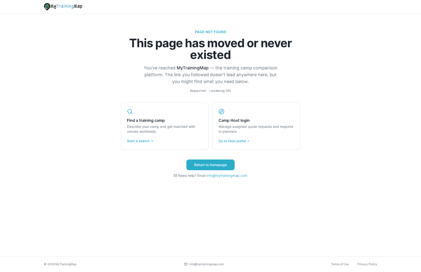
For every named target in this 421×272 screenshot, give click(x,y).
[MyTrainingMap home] (63, 7)
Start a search (138, 141)
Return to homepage (210, 165)
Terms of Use (340, 264)
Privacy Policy (367, 264)
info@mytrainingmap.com (227, 175)
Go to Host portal (232, 141)
